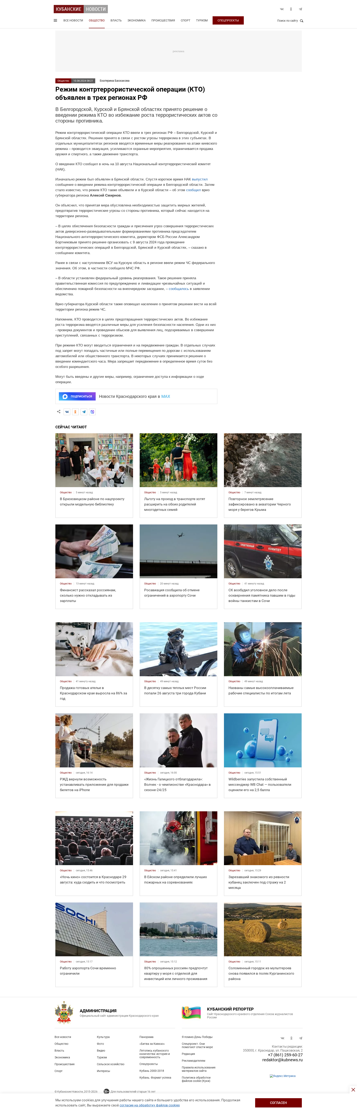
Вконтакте (282, 9)
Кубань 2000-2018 (151, 1070)
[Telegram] (84, 412)
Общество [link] (66, 492)
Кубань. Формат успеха (155, 1077)
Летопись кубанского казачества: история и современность (154, 1054)
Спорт (185, 20)
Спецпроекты (228, 20)
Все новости (73, 20)
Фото (100, 1043)
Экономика (136, 20)
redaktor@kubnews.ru (282, 1059)
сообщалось (179, 289)
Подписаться (81, 396)
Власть (116, 20)
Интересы (103, 1071)
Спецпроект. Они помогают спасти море (197, 1045)
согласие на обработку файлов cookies (150, 1105)
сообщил (193, 190)
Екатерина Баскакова (115, 80)
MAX (165, 396)
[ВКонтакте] (67, 412)
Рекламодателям (193, 1060)
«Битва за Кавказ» (152, 1043)
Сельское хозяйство (110, 1064)
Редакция (188, 1053)
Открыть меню (56, 21)
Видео (101, 1050)
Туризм (202, 20)
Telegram (300, 9)
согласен (278, 1103)
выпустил (200, 179)
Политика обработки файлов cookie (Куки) (196, 1079)
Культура (103, 1037)
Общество (97, 20)
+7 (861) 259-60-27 (285, 1054)
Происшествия (163, 20)
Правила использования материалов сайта (198, 1069)
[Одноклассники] (75, 412)
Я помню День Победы (197, 1037)
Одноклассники (291, 9)
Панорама (146, 1037)
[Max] (92, 412)
